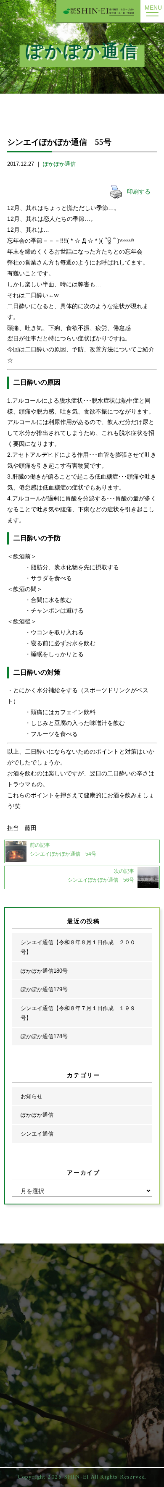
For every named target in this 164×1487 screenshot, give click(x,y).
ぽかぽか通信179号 (44, 989)
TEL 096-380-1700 (90, 1353)
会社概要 (90, 1285)
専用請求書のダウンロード (111, 1327)
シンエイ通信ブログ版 (36, 1313)
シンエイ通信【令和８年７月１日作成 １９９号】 (78, 1013)
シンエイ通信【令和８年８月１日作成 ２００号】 (78, 947)
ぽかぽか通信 (59, 164)
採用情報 (90, 1271)
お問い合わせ (95, 1299)
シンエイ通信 (37, 1134)
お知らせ (31, 1096)
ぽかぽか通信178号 (44, 1036)
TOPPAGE (23, 1271)
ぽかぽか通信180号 (44, 971)
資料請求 (90, 1313)
